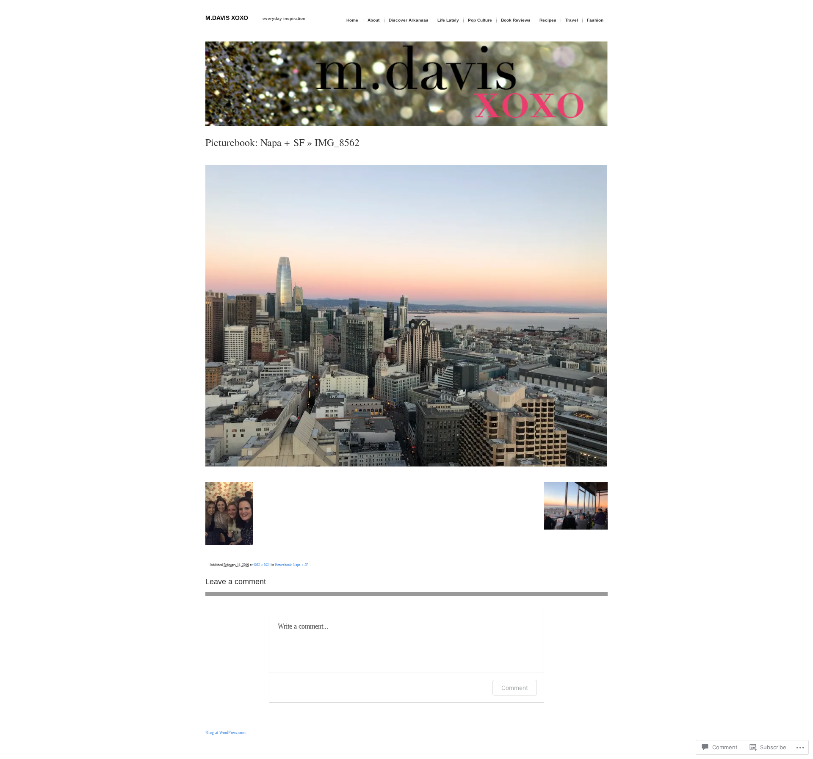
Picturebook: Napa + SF (254, 142)
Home (352, 20)
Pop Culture (480, 20)
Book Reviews (516, 20)
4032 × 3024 (262, 565)
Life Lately (448, 20)
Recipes (547, 20)
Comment (514, 687)
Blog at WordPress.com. (226, 732)
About (373, 20)
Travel (571, 20)
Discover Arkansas (409, 20)
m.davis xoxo (226, 17)
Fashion (595, 20)
